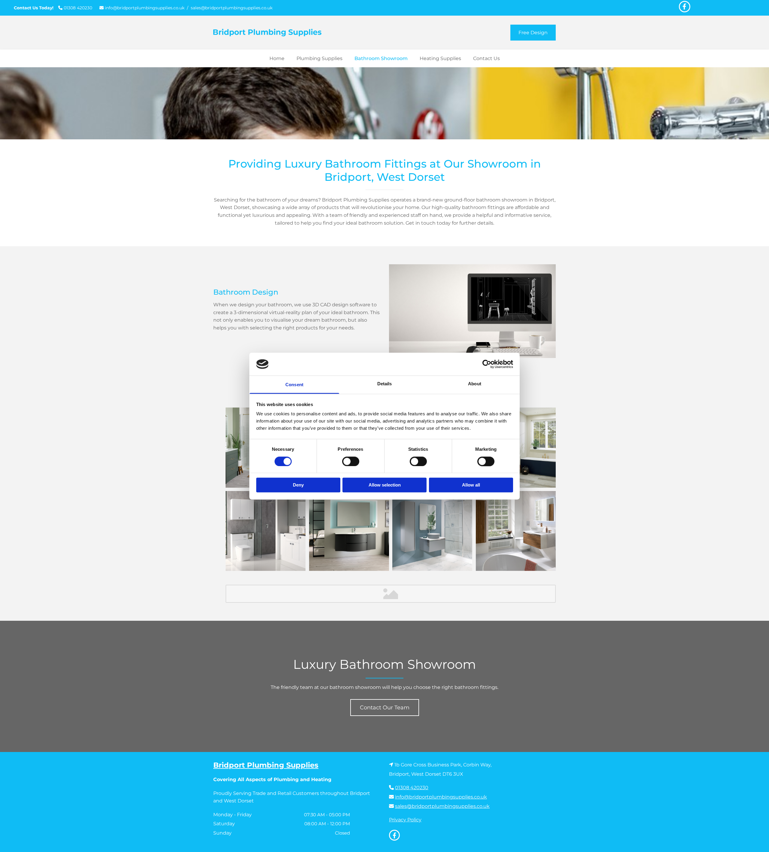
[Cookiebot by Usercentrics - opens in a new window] (486, 363)
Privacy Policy (405, 820)
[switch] (350, 461)
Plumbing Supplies (319, 58)
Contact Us (486, 58)
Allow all (471, 485)
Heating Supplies (440, 58)
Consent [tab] (294, 384)
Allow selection (385, 485)
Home (276, 58)
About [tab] (474, 384)
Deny (298, 485)
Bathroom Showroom (381, 58)
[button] (533, 33)
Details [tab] (384, 384)
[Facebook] (684, 6)
